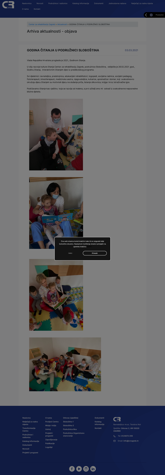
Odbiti (70, 253)
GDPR (89, 246)
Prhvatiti (95, 253)
